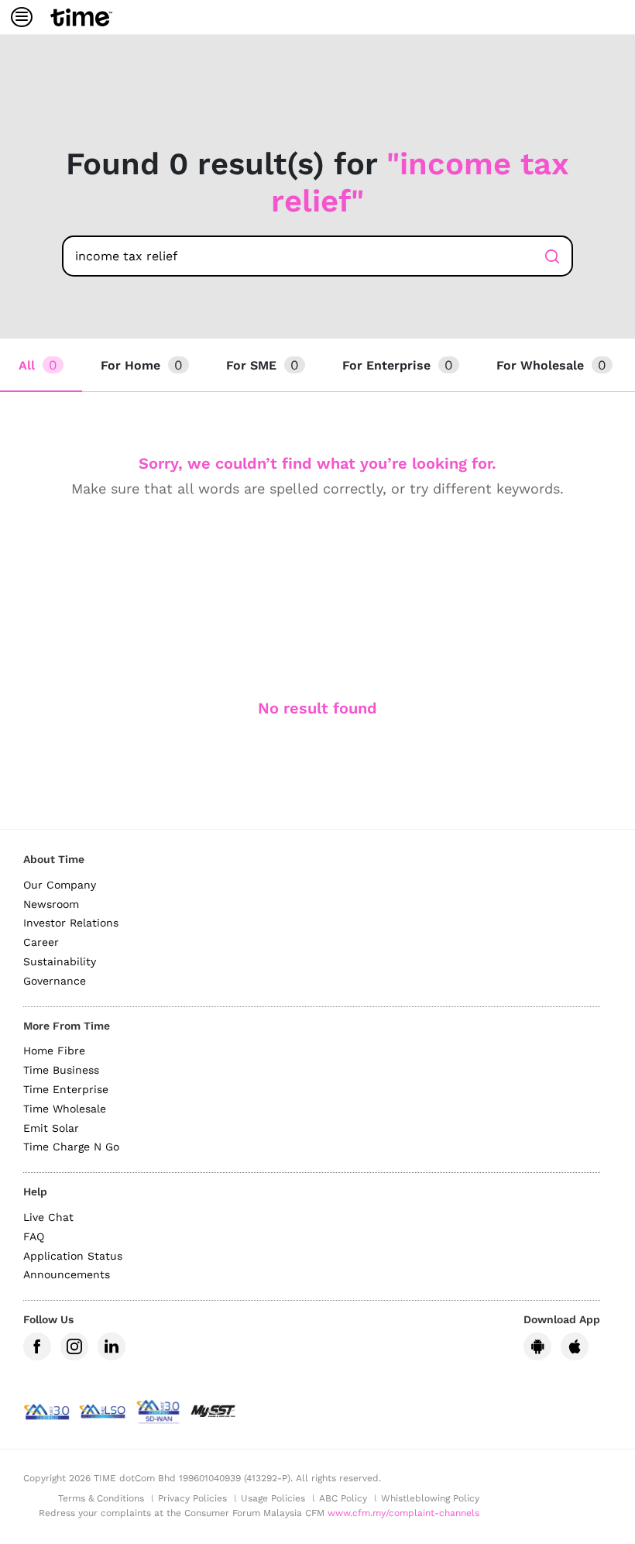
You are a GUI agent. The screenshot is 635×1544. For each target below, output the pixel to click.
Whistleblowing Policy (430, 1498)
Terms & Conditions (101, 1498)
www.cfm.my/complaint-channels (403, 1513)
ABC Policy (343, 1498)
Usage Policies (273, 1498)
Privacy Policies (192, 1498)
